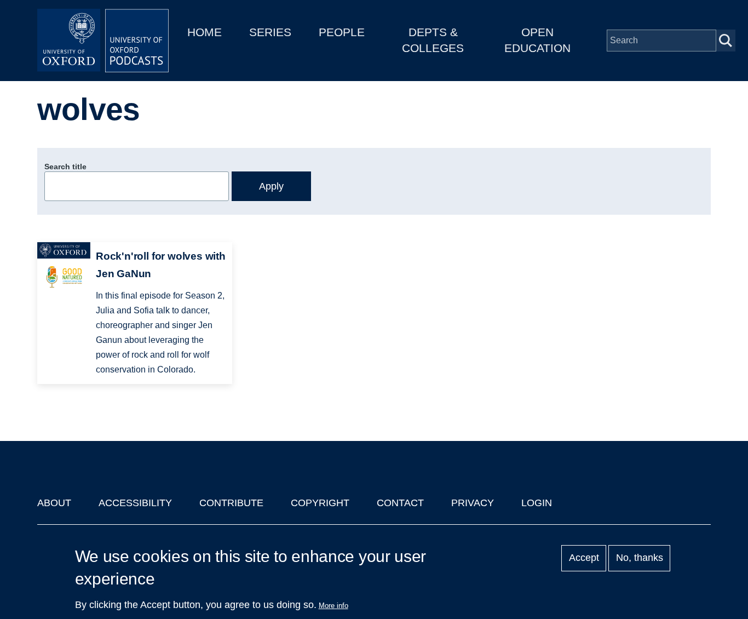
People (342, 32)
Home (204, 32)
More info (333, 605)
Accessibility (135, 502)
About (54, 502)
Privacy (472, 502)
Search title (65, 166)
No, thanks (639, 558)
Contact (400, 502)
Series (270, 32)
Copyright (320, 502)
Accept (584, 558)
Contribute (231, 502)
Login (536, 502)
